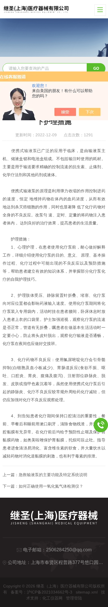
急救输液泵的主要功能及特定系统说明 (53, 474)
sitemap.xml (87, 592)
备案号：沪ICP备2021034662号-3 (41, 592)
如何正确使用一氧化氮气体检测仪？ (51, 486)
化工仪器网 (52, 598)
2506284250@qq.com (69, 549)
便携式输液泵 (24, 150)
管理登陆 (74, 598)
